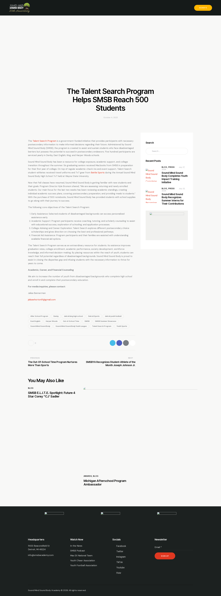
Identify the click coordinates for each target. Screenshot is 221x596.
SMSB (87, 321)
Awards (88, 476)
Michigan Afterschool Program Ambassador (105, 482)
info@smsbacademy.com (41, 555)
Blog (31, 388)
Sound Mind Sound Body (40, 326)
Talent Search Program (101, 326)
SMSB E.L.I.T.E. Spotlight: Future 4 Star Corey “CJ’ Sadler (51, 394)
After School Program (39, 316)
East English (35, 321)
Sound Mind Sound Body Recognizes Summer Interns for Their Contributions (173, 199)
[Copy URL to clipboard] (132, 343)
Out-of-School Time (71, 321)
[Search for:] (167, 151)
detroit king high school (73, 316)
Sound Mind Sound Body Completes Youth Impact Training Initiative (175, 177)
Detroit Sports (94, 316)
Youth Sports (122, 326)
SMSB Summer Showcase (105, 321)
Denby (56, 316)
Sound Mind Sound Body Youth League (71, 326)
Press (171, 167)
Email (158, 547)
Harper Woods (52, 321)
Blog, (165, 167)
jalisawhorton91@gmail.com (42, 299)
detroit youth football (113, 316)
